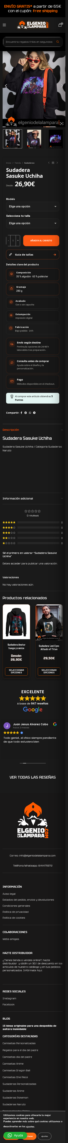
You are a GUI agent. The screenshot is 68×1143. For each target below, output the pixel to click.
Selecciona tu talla (18, 215)
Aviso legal (9, 893)
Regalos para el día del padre (20, 1050)
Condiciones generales (16, 905)
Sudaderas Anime (13, 1090)
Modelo (10, 199)
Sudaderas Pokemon (15, 1097)
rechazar (29, 1136)
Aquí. (40, 970)
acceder (16, 563)
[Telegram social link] (34, 412)
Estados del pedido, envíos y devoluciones (28, 899)
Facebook (8, 1004)
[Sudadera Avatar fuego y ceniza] (16, 621)
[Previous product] (49, 163)
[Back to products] (53, 163)
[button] (15, 1135)
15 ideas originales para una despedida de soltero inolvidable (29, 1027)
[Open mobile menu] (4, 24)
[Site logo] (32, 24)
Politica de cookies (14, 917)
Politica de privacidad (16, 911)
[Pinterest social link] (25, 412)
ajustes (30, 1126)
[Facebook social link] (21, 412)
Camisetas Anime (13, 1063)
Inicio (8, 163)
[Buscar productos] (57, 41)
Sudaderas (29, 163)
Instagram (9, 998)
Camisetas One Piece (15, 1077)
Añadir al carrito (41, 240)
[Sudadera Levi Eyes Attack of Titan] (49, 622)
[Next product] (57, 163)
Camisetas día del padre (17, 1057)
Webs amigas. (11, 939)
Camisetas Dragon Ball (16, 1070)
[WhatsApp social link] (30, 412)
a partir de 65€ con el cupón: (32, 8)
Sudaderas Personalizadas (19, 1084)
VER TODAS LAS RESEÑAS (33, 777)
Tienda (18, 163)
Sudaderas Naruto (14, 1104)
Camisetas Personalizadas (19, 1043)
